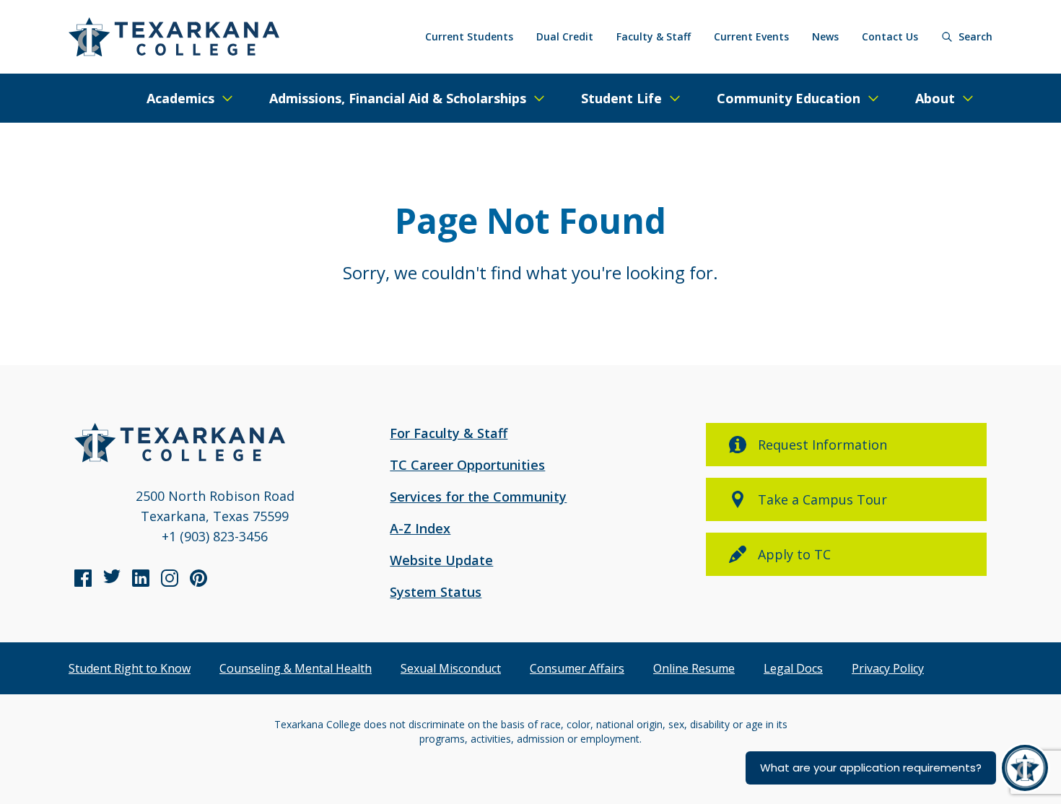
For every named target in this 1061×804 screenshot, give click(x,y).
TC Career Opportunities (467, 464)
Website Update (441, 560)
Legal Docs (793, 668)
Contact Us (890, 36)
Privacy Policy (888, 668)
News (825, 36)
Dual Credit (564, 36)
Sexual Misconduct (451, 668)
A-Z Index (420, 528)
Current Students (469, 36)
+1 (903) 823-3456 (215, 536)
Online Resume (694, 668)
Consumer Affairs (577, 668)
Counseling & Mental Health (295, 668)
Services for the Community (478, 496)
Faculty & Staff (653, 36)
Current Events (751, 36)
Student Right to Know (130, 668)
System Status (435, 591)
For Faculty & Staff (448, 433)
